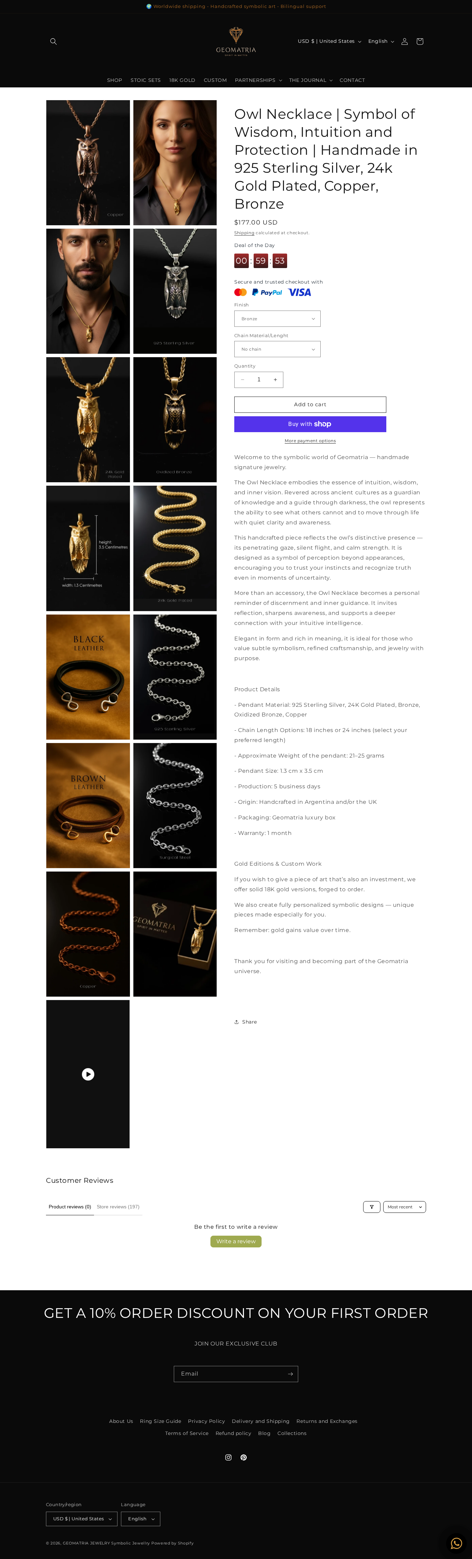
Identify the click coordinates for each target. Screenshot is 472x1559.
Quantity (244, 366)
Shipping (244, 232)
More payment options (310, 440)
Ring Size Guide (160, 1421)
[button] (53, 41)
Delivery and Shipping (261, 1421)
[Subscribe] (290, 1374)
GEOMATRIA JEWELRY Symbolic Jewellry (107, 1543)
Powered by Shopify (172, 1543)
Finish (241, 304)
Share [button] (249, 1022)
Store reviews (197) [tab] (118, 1206)
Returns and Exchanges (327, 1421)
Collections (292, 1433)
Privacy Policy (206, 1421)
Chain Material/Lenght (261, 335)
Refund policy (234, 1433)
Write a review (236, 1241)
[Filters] (371, 1207)
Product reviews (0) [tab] (70, 1206)
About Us (121, 1421)
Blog (264, 1433)
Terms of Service (187, 1433)
